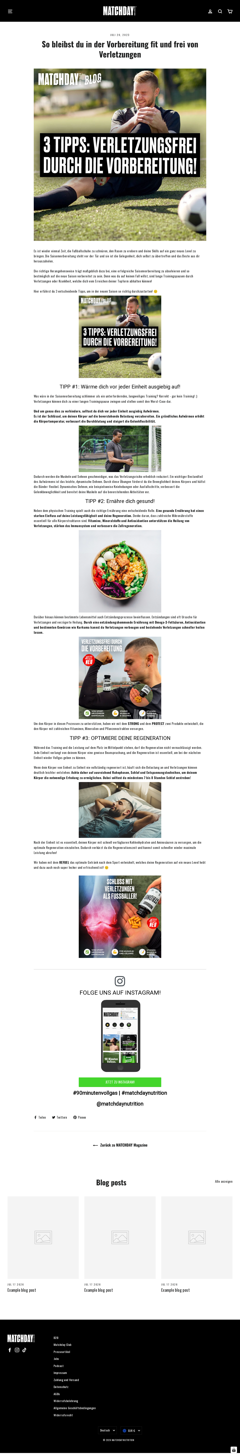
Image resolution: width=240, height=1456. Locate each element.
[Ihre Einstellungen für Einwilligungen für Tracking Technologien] (234, 1450)
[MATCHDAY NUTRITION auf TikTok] (24, 1349)
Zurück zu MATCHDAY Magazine (123, 1145)
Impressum (60, 1372)
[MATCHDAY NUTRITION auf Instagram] (17, 1349)
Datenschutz (61, 1386)
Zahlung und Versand (66, 1380)
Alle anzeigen (223, 1181)
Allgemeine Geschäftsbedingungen (75, 1408)
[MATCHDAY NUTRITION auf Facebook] (10, 1349)
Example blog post (22, 1290)
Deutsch (105, 1430)
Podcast (59, 1365)
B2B (56, 1337)
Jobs (56, 1358)
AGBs (57, 1394)
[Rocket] (120, 984)
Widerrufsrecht (63, 1415)
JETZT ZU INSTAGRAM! (120, 1081)
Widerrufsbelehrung (66, 1400)
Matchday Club (62, 1344)
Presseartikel (62, 1351)
